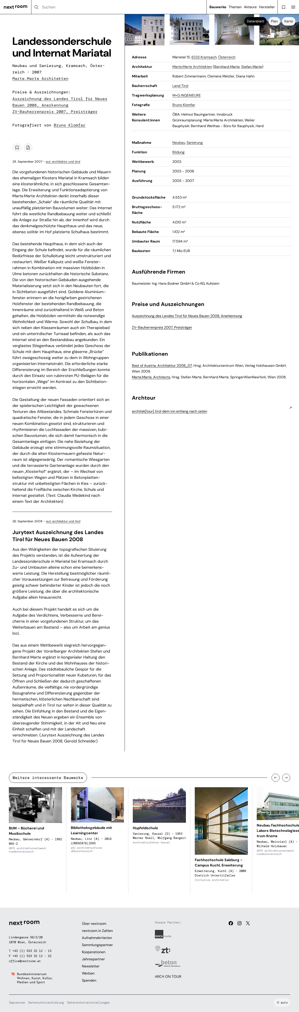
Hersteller (267, 7)
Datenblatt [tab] (255, 21)
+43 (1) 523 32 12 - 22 (31, 956)
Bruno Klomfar (69, 125)
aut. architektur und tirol (63, 162)
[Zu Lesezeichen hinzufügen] (17, 147)
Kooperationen (93, 952)
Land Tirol (180, 85)
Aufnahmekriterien (97, 937)
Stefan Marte (251, 66)
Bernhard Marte (227, 66)
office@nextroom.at (25, 961)
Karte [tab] (288, 21)
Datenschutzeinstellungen (88, 1002)
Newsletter (91, 966)
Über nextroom (94, 923)
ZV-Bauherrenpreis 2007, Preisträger (55, 111)
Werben (88, 973)
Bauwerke (217, 7)
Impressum (17, 1002)
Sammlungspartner (97, 945)
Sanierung (195, 142)
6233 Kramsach (204, 57)
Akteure (250, 7)
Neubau (178, 142)
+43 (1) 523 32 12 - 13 (31, 951)
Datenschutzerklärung (46, 1002)
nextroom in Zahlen (97, 930)
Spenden (89, 980)
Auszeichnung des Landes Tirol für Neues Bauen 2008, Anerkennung (187, 316)
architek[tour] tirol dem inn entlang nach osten (169, 411)
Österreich (226, 57)
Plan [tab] (274, 21)
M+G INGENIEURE (186, 95)
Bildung (178, 152)
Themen (235, 7)
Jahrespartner (93, 959)
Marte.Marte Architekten (40, 78)
